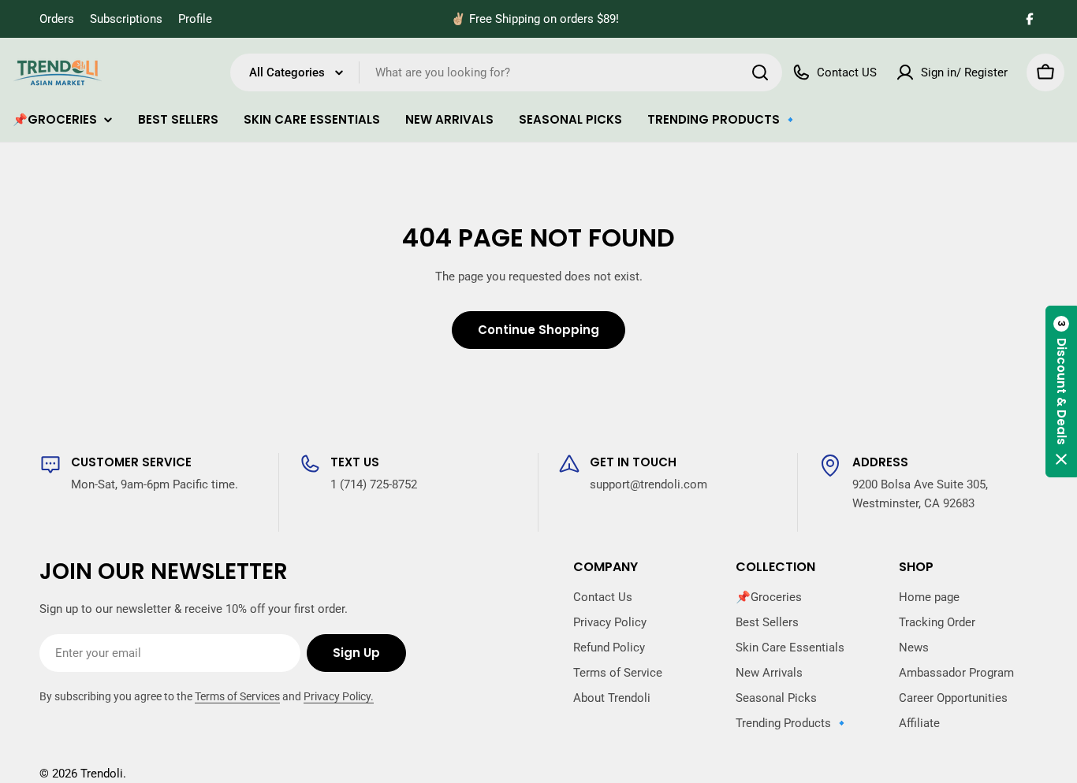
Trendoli (101, 773)
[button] (1061, 391)
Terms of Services (237, 696)
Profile (195, 19)
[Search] (760, 72)
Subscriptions (126, 19)
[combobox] (506, 72)
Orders (56, 19)
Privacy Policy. (339, 696)
